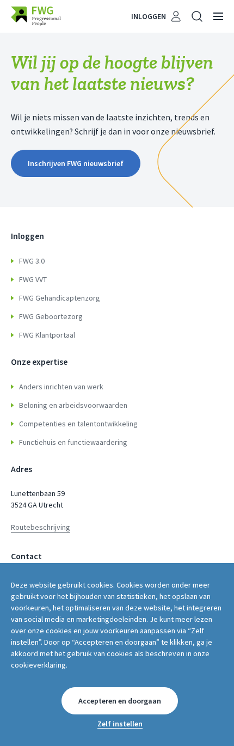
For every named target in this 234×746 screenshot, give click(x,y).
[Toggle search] (197, 16)
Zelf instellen (120, 724)
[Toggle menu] (218, 16)
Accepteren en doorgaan (119, 701)
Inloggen (148, 16)
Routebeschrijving (40, 527)
